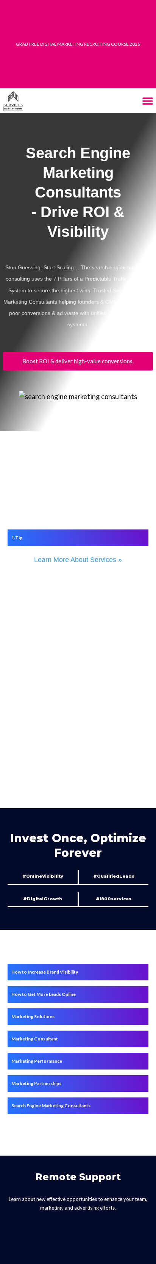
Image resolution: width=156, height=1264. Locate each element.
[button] (147, 100)
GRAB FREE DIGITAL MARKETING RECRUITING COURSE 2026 (78, 44)
